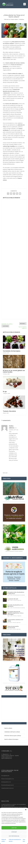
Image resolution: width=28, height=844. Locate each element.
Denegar (14, 832)
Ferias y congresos (17, 615)
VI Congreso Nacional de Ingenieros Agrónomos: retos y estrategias (15, 613)
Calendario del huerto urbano (12, 732)
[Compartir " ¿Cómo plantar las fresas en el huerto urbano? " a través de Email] (20, 193)
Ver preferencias (14, 836)
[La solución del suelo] (5, 600)
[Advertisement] (14, 259)
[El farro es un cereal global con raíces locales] (14, 361)
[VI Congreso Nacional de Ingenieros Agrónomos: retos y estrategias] (5, 612)
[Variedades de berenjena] (14, 342)
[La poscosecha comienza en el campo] (5, 621)
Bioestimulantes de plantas (19, 595)
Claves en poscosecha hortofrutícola (13, 627)
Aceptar (14, 827)
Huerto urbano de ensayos (11, 739)
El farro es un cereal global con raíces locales (14, 371)
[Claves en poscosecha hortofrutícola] (5, 627)
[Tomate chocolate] (14, 402)
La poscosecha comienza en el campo (15, 620)
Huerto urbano (14, 19)
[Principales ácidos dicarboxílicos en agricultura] (5, 593)
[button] (26, 809)
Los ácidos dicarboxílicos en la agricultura (15, 605)
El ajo (5, 391)
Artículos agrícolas (17, 600)
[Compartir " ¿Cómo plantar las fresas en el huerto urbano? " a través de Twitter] (11, 193)
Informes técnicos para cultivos (12, 735)
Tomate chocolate (9, 411)
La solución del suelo (12, 599)
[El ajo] (14, 382)
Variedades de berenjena (11, 351)
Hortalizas (21, 19)
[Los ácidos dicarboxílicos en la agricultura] (5, 606)
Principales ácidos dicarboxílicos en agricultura (15, 592)
